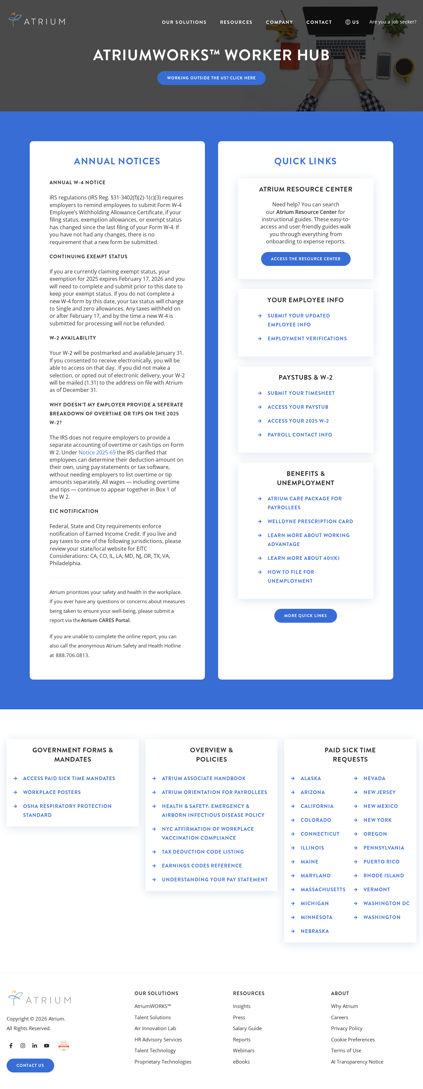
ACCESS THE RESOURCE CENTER (306, 259)
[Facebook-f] (11, 1045)
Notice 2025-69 (97, 452)
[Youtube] (46, 1045)
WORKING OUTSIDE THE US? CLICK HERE (211, 78)
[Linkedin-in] (34, 1045)
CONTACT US (30, 1065)
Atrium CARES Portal (105, 620)
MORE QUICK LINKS (305, 616)
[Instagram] (23, 1045)
